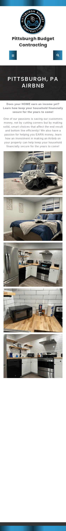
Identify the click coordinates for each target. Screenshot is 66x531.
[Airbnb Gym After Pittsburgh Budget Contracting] (33, 493)
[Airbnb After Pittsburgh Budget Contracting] (33, 402)
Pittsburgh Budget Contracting (33, 42)
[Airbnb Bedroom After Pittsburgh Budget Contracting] (33, 173)
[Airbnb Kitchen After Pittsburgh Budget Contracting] (33, 265)
